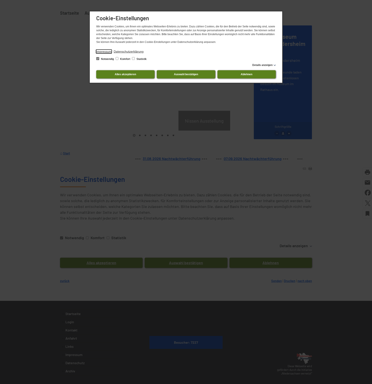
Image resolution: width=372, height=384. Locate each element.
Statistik (141, 59)
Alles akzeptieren (125, 74)
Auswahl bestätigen (186, 74)
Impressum (104, 51)
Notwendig (107, 59)
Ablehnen (246, 74)
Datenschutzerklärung (129, 51)
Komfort (125, 59)
